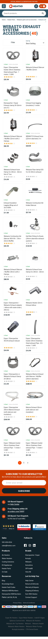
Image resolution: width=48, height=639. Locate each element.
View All (28, 572)
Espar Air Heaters (11, 618)
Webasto (28, 562)
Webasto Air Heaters (33, 621)
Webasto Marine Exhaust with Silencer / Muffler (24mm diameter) (34, 376)
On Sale (4, 572)
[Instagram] (29, 545)
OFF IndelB (29, 568)
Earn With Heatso (31, 594)
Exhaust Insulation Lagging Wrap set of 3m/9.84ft (11, 205)
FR (14, 597)
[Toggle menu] (4, 6)
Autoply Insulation (18, 629)
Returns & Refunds (32, 584)
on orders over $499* (16, 511)
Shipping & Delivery (32, 591)
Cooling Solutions (8, 562)
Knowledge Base (8, 584)
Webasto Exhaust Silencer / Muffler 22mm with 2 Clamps (13, 138)
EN (11, 597)
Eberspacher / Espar (32, 555)
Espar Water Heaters (26, 618)
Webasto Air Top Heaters (15, 623)
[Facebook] (25, 545)
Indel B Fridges (39, 618)
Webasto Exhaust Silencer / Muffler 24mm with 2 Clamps (13, 272)
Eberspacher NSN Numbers (11, 594)
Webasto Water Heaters (16, 626)
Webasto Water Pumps (34, 626)
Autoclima (29, 565)
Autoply (28, 558)
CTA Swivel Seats (32, 629)
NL (16, 597)
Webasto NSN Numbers (10, 591)
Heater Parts (6, 568)
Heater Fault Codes (8, 587)
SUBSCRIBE (24, 491)
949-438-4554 (7, 542)
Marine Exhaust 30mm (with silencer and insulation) (34, 409)
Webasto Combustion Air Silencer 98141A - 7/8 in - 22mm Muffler (13, 238)
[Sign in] (36, 6)
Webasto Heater (38, 623)
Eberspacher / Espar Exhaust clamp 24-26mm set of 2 (13, 105)
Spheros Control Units (17, 621)
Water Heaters (7, 558)
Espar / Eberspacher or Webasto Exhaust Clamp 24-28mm (12, 376)
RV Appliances (7, 565)
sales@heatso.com (8, 545)
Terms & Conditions (29, 603)
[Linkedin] (34, 545)
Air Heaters (6, 555)
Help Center (14, 504)
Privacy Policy (17, 603)
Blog (3, 580)
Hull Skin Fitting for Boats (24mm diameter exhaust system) (35, 238)
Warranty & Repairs (32, 587)
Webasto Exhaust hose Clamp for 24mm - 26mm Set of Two (13, 172)
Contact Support (31, 597)
